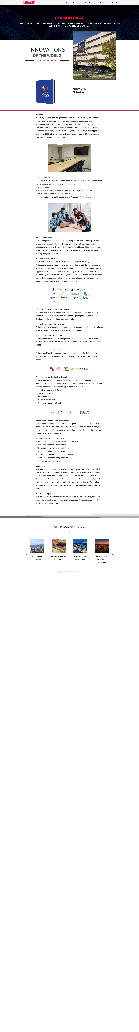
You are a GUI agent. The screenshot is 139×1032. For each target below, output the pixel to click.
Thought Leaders (90, 3)
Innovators (77, 3)
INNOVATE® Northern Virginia (80, 559)
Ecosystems (66, 3)
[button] (26, 553)
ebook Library (103, 3)
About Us (115, 3)
